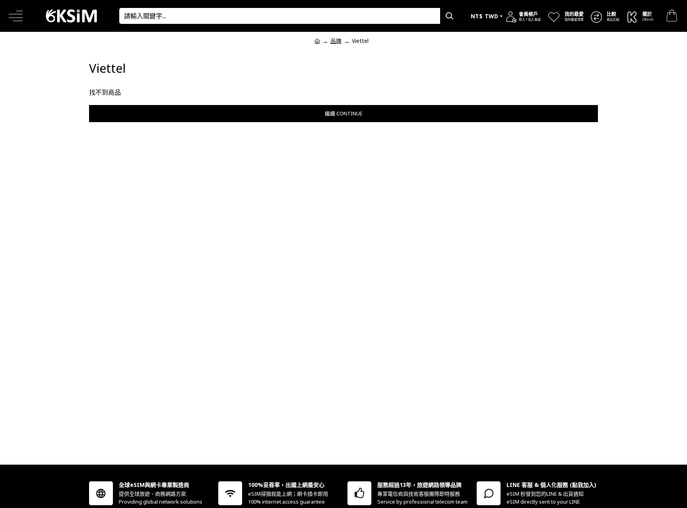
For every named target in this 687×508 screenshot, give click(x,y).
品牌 (336, 41)
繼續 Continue (344, 113)
